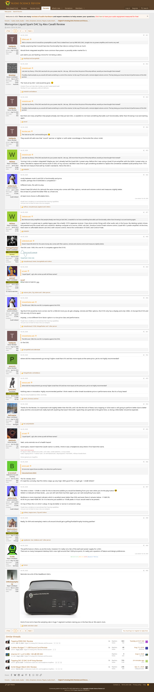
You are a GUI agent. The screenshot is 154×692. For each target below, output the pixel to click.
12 (59, 669)
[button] (61, 8)
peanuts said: (26, 382)
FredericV (141, 643)
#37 (147, 487)
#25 (147, 150)
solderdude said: (27, 241)
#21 (147, 35)
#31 (147, 332)
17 (54, 643)
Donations (68, 8)
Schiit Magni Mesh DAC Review (24, 667)
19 (59, 643)
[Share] (143, 35)
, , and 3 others (36, 207)
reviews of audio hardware (42, 16)
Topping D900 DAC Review (22, 641)
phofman (141, 649)
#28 (147, 236)
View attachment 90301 (29, 473)
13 (61, 669)
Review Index (35, 8)
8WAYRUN (86, 690)
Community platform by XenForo (65, 688)
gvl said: (24, 271)
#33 (147, 378)
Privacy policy (137, 685)
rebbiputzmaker (139, 669)
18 (57, 643)
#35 (147, 429)
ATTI (143, 662)
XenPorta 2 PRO (69, 690)
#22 (147, 64)
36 (56, 662)
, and (30, 399)
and (31, 58)
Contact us (116, 685)
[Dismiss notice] (147, 16)
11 (56, 669)
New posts (8, 11)
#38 (147, 518)
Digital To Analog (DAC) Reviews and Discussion (38, 643)
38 (61, 662)
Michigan (15, 424)
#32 (147, 355)
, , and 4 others (37, 261)
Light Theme (10, 685)
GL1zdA (13, 656)
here (101, 16)
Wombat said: (26, 131)
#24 (147, 127)
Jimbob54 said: (26, 68)
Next (29, 31)
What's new (56, 8)
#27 (147, 212)
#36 (147, 462)
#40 (147, 570)
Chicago (16, 541)
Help (144, 685)
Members (79, 8)
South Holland (14, 197)
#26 (147, 175)
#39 (147, 545)
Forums (46, 8)
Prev (8, 31)
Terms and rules (126, 685)
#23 (147, 97)
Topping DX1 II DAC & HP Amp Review (26, 660)
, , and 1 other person (36, 292)
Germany (15, 566)
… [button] (22, 31)
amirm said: (25, 466)
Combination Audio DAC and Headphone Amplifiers (39, 662)
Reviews (24, 8)
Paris (16, 262)
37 (58, 662)
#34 (147, 404)
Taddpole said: (26, 216)
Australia (15, 84)
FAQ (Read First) (12, 8)
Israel (23, 280)
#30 (147, 298)
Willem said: (25, 39)
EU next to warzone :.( (12, 292)
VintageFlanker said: (28, 302)
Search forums (17, 11)
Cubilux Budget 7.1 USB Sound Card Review (29, 647)
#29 (147, 267)
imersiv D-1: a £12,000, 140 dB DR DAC (27, 654)
